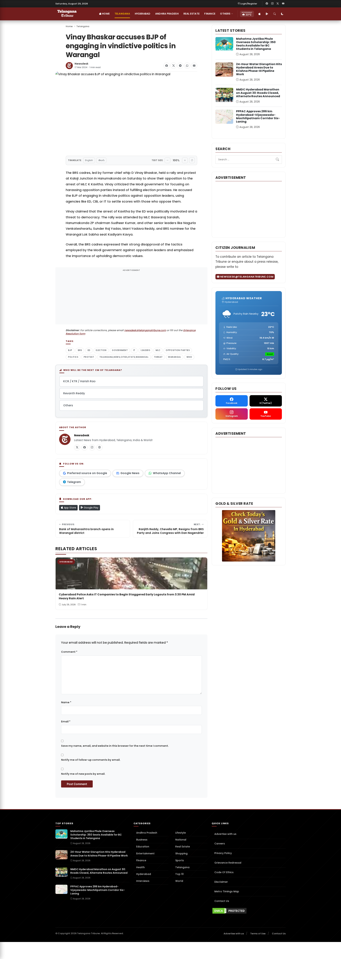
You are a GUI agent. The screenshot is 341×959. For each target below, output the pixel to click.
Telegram (74, 482)
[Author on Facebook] (85, 447)
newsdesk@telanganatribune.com (145, 330)
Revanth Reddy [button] (74, 393)
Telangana (122, 13)
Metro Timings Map (226, 891)
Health (140, 867)
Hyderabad (142, 13)
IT (134, 350)
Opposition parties (178, 350)
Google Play (90, 507)
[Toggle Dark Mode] (282, 13)
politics (73, 357)
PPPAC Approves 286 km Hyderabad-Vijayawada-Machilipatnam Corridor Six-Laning (258, 116)
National (180, 839)
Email (65, 721)
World (179, 881)
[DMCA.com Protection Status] (249, 910)
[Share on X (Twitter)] (173, 66)
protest (89, 357)
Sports (179, 860)
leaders (145, 350)
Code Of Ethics (224, 872)
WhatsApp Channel (167, 473)
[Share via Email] (194, 66)
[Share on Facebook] (167, 66)
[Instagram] (272, 3)
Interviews (142, 881)
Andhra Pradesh (167, 13)
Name (66, 702)
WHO (189, 357)
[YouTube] (283, 3)
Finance (209, 13)
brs (80, 350)
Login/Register (248, 3)
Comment (69, 652)
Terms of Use (258, 933)
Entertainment (145, 853)
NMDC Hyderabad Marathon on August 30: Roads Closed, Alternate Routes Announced (258, 92)
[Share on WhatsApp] (187, 66)
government (120, 350)
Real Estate (191, 13)
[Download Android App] (267, 13)
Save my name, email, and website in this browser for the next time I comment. (115, 746)
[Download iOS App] (259, 13)
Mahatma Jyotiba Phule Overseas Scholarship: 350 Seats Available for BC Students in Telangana (256, 44)
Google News (129, 473)
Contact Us (221, 901)
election (101, 350)
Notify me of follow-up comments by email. (90, 760)
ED (89, 350)
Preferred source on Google (87, 473)
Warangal (174, 357)
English (89, 160)
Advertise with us (225, 834)
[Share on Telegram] (180, 66)
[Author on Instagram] (92, 447)
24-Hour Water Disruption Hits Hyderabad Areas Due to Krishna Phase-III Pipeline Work (259, 69)
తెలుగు (101, 160)
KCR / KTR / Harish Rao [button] (79, 381)
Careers (219, 843)
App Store (69, 507)
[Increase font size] (185, 160)
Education (142, 846)
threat (158, 357)
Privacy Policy (223, 853)
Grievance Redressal (227, 862)
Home (105, 13)
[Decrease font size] (167, 160)
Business (141, 839)
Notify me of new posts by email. (83, 774)
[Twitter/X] (277, 3)
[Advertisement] (131, 298)
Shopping (181, 853)
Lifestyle (180, 832)
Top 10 (179, 874)
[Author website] (99, 447)
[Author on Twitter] (77, 447)
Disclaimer (221, 882)
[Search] (274, 13)
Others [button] (225, 13)
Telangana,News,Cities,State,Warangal (124, 357)
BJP (70, 350)
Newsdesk (81, 63)
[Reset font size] (192, 160)
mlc (158, 350)
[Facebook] (266, 3)
